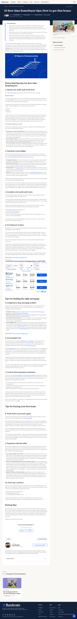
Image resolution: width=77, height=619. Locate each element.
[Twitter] (5, 614)
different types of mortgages (21, 313)
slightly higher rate (24, 328)
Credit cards (41, 612)
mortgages (5, 6)
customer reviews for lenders (28, 314)
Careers (51, 612)
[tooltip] (33, 525)
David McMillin (17, 14)
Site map (51, 609)
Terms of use (60, 616)
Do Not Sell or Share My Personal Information (66, 614)
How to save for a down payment (19, 257)
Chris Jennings (27, 14)
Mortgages (41, 607)
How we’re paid (52, 607)
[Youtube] (12, 614)
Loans (40, 614)
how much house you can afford (15, 155)
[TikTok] (14, 614)
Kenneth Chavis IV (38, 14)
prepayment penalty (22, 325)
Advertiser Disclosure (69, 6)
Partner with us (52, 616)
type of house (12, 209)
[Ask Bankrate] (74, 616)
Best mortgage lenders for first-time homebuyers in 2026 (11, 592)
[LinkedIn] (10, 614)
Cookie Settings (61, 612)
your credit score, (15, 92)
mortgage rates (8, 48)
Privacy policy (60, 609)
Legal (59, 607)
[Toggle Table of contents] (74, 42)
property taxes (19, 167)
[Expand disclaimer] (74, 37)
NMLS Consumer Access (19, 608)
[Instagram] (7, 614)
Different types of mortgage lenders (20, 333)
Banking (40, 609)
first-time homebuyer (18, 375)
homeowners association (36, 172)
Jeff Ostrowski (7, 595)
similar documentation (30, 345)
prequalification (12, 348)
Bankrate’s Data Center (43, 616)
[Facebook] (3, 614)
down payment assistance (31, 375)
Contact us (52, 614)
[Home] (5, 2)
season (33, 250)
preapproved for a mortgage (26, 341)
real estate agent (28, 418)
